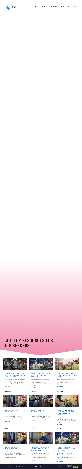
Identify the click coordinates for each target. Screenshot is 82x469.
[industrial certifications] (41, 438)
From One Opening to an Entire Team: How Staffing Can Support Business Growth (15, 375)
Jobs (37, 6)
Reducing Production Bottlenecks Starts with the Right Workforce (66, 449)
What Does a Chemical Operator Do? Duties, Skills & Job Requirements (40, 375)
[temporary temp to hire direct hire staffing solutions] (67, 401)
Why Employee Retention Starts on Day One (15, 411)
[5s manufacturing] (41, 401)
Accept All (75, 466)
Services (44, 6)
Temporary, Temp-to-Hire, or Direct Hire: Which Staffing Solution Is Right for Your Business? (65, 413)
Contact (75, 6)
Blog (69, 6)
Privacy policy (63, 466)
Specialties (54, 6)
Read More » (8, 386)
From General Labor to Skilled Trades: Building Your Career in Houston (67, 375)
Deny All (69, 466)
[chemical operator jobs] (41, 364)
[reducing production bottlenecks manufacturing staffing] (67, 438)
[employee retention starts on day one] (15, 401)
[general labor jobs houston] (67, 364)
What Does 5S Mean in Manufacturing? (37, 411)
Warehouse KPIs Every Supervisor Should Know (12, 448)
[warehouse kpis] (15, 438)
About (63, 6)
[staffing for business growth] (15, 364)
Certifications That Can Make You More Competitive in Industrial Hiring (40, 449)
